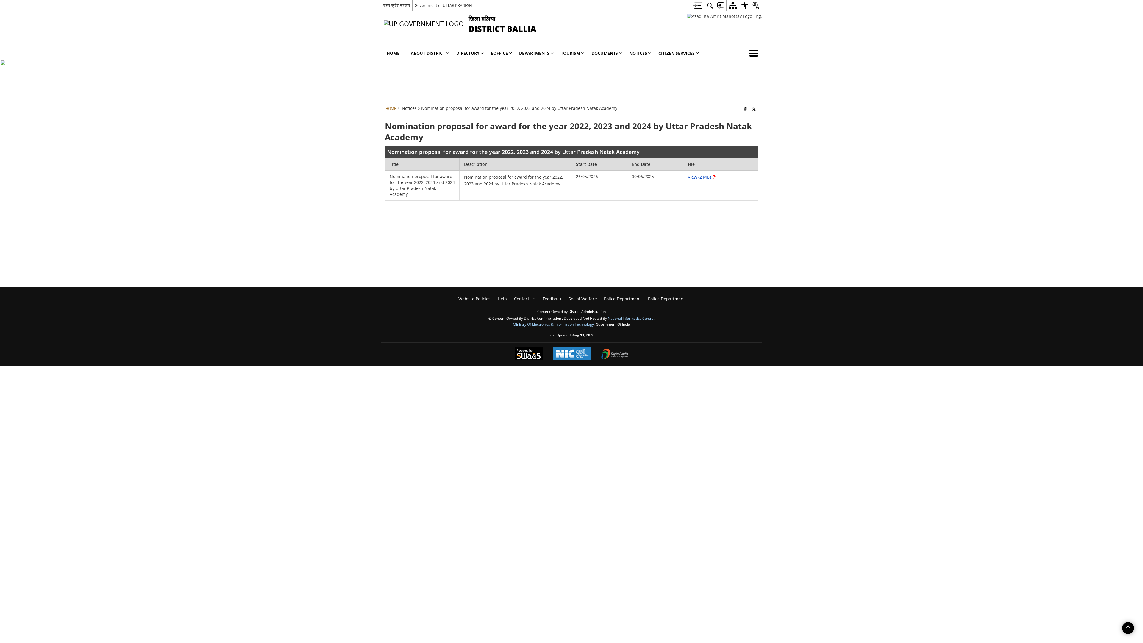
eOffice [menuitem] (499, 53)
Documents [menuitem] (604, 53)
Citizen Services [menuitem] (676, 53)
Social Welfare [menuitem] (583, 299)
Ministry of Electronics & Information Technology (553, 324)
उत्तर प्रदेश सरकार (396, 5)
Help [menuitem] (502, 299)
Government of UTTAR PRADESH (443, 5)
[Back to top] (1128, 628)
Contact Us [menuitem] (524, 299)
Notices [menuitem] (638, 53)
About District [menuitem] (428, 53)
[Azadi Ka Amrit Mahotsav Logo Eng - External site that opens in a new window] (724, 16)
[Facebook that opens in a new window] (745, 109)
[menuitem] (698, 5)
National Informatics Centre (631, 318)
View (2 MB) (700, 177)
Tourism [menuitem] (570, 53)
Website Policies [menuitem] (474, 299)
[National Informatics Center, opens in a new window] (572, 354)
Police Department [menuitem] (622, 299)
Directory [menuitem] (468, 53)
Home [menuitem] (393, 53)
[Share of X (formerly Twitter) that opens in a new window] (754, 109)
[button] (755, 53)
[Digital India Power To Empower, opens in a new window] (615, 354)
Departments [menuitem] (534, 53)
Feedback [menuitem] (552, 299)
